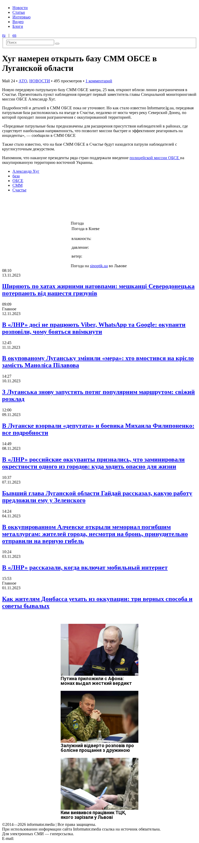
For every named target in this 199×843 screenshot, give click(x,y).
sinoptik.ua (99, 266)
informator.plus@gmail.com (38, 838)
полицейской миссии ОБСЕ (155, 158)
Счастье (19, 190)
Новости (20, 7)
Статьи (18, 12)
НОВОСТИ (39, 81)
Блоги (17, 26)
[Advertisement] (83, 208)
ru (3, 35)
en (14, 35)
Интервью (21, 17)
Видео (18, 21)
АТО (23, 81)
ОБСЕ (17, 180)
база (16, 176)
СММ (17, 185)
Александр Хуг (25, 171)
